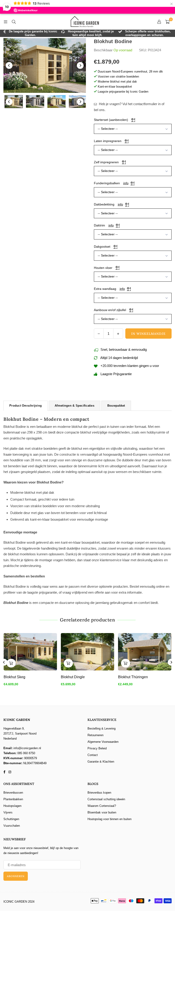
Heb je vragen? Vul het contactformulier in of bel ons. (129, 107)
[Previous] (9, 65)
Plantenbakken (13, 799)
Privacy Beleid (97, 748)
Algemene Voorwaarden (103, 741)
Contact (93, 755)
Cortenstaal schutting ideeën (106, 799)
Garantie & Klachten (101, 761)
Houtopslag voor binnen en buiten (109, 819)
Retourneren (95, 735)
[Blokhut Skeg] (30, 651)
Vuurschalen (11, 825)
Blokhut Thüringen (133, 677)
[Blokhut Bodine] (14, 101)
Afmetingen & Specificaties (74, 405)
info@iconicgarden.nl (27, 748)
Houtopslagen (12, 806)
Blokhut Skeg (14, 677)
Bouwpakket (116, 405)
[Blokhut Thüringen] (144, 651)
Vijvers (8, 812)
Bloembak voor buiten (102, 812)
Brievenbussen (13, 792)
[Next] (80, 65)
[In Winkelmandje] (11, 663)
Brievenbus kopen (99, 792)
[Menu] (5, 21)
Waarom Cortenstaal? (102, 806)
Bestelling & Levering (102, 728)
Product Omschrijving (25, 405)
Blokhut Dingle (73, 677)
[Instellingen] (159, 22)
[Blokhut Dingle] (87, 651)
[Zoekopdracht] (14, 21)
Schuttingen (11, 819)
